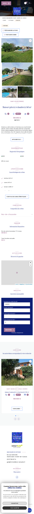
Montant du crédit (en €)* (10, 301)
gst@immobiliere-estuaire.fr (16, 462)
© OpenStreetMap (28, 284)
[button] (18, 419)
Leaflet (16, 284)
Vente (4, 20)
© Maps (21, 284)
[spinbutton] (17, 322)
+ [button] (30, 263)
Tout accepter (14, 508)
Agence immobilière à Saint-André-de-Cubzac (14, 18)
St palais (11, 20)
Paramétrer (14, 503)
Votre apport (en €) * (9, 313)
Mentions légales (28, 504)
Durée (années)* (8, 307)
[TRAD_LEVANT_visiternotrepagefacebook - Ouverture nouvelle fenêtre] (17, 477)
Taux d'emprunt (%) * (9, 319)
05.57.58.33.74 (11, 459)
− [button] (30, 265)
